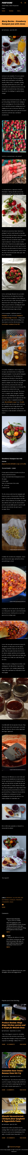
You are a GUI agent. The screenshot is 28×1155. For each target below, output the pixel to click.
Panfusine (7, 2)
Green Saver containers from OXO (11, 324)
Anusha (9, 935)
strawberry (5, 902)
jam (22, 897)
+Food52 (21, 402)
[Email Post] (3, 905)
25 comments (11, 1138)
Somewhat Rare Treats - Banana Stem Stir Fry (13, 1071)
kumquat (12, 899)
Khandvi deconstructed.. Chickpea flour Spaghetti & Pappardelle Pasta (13, 1118)
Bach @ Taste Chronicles (13, 919)
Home (3, 11)
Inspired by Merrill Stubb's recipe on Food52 (14, 464)
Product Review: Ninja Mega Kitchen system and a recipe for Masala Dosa (13, 1025)
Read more (23, 1044)
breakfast (9, 897)
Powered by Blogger (14, 1146)
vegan (11, 902)
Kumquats (4, 315)
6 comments (10, 1090)
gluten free (16, 897)
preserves (19, 899)
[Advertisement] (14, 985)
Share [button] (3, 907)
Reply (8, 932)
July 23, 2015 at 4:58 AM (14, 920)
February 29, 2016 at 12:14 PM (16, 937)
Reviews (11, 11)
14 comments (11, 1044)
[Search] (21, 3)
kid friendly (5, 899)
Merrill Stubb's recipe (10, 402)
